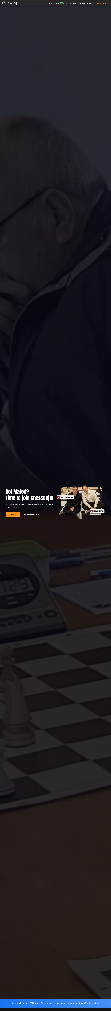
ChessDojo (13, 3)
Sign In (99, 3)
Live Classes (57, 3)
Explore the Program (31, 514)
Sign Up (105, 3)
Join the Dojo (12, 514)
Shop (90, 3)
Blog (83, 3)
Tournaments (72, 3)
